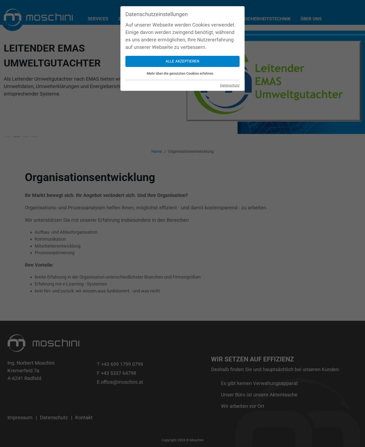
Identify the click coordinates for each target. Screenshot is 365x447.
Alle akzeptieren (182, 61)
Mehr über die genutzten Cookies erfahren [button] (180, 73)
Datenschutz (230, 85)
